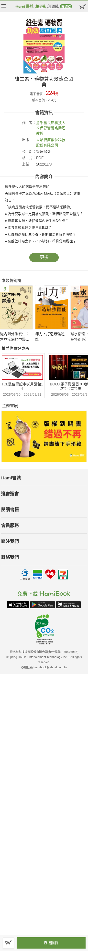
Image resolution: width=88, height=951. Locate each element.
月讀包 (53, 6)
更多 (44, 257)
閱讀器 (66, 6)
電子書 (40, 6)
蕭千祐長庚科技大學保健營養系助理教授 (51, 128)
